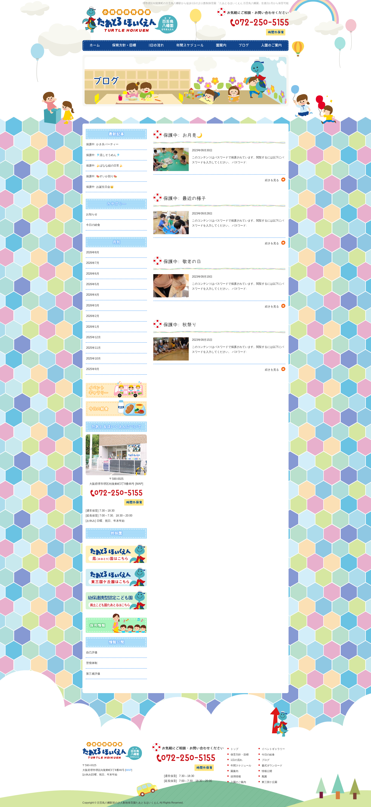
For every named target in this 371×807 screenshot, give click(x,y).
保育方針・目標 (124, 45)
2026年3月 (92, 305)
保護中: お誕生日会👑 (100, 186)
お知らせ (91, 214)
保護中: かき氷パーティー (102, 144)
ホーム (94, 45)
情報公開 (267, 771)
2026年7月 (92, 262)
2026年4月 (92, 294)
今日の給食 (93, 224)
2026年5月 (92, 284)
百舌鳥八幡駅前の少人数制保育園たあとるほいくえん (128, 802)
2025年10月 (93, 358)
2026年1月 (92, 326)
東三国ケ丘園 (269, 782)
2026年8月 (92, 252)
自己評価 (91, 652)
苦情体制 (91, 663)
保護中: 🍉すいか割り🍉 (101, 176)
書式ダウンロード (272, 765)
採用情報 (236, 776)
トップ (234, 748)
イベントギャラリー (273, 748)
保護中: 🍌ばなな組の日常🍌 (104, 165)
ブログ (243, 45)
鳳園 (264, 776)
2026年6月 (92, 273)
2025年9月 (92, 369)
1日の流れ (156, 45)
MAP (139, 483)
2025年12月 (93, 337)
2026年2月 (92, 316)
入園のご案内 (272, 45)
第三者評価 (93, 673)
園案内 (221, 45)
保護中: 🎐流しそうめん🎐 (103, 155)
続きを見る (272, 180)
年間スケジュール (190, 45)
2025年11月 (93, 347)
